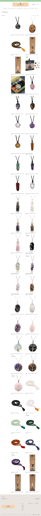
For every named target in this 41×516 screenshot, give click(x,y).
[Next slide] (24, 25)
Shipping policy (25, 514)
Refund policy (13, 514)
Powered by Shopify (9, 514)
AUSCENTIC (4, 514)
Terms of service (21, 514)
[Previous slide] (12, 25)
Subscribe (37, 498)
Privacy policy (17, 514)
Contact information (29, 514)
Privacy (23, 507)
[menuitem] (5, 8)
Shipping (23, 506)
